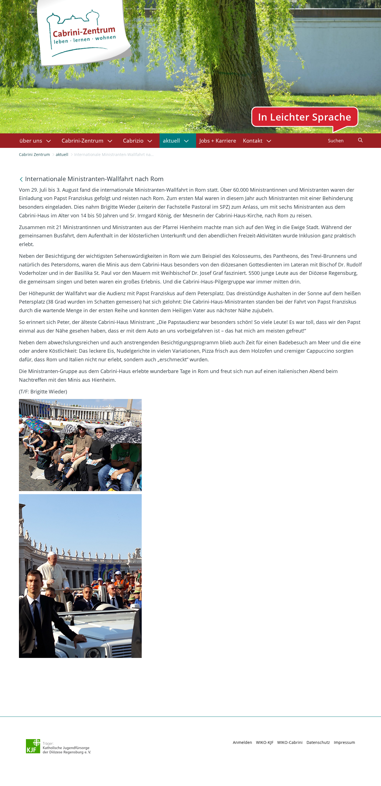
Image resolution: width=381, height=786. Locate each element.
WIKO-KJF (264, 742)
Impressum (344, 742)
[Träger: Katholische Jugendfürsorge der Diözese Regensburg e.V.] (58, 746)
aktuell (62, 154)
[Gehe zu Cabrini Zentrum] (84, 32)
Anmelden (242, 742)
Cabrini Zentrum (34, 154)
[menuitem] (37, 140)
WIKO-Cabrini (290, 742)
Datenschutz (318, 742)
